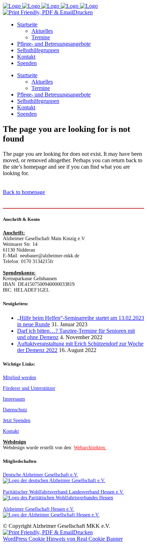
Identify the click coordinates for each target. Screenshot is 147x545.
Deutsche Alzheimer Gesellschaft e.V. (40, 474)
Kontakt (11, 431)
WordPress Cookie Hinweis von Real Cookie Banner (63, 539)
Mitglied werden (19, 377)
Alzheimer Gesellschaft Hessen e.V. (38, 509)
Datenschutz (15, 409)
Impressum (14, 399)
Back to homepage (24, 192)
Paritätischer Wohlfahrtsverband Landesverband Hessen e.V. (63, 492)
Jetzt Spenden (16, 420)
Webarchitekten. (90, 447)
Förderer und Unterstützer (29, 388)
